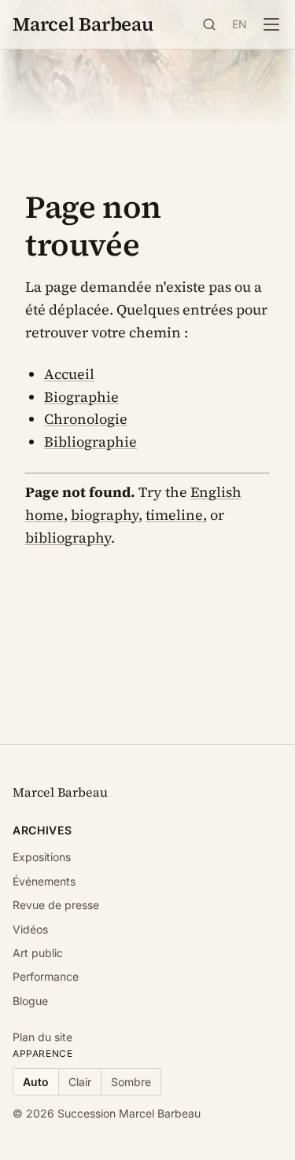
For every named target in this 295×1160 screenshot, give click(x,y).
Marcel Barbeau (83, 24)
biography (104, 515)
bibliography (68, 537)
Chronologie (85, 419)
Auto (36, 1081)
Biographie (81, 397)
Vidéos (30, 929)
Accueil (69, 374)
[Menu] (271, 24)
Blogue (30, 1000)
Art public (38, 952)
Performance (46, 976)
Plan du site (42, 1037)
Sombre (131, 1081)
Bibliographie (90, 441)
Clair (79, 1081)
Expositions (42, 857)
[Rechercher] (209, 24)
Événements (44, 881)
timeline (174, 515)
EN (240, 24)
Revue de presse (56, 904)
